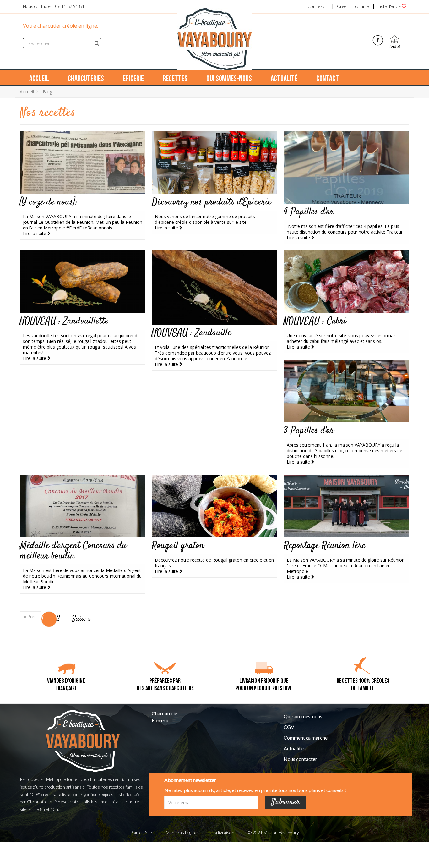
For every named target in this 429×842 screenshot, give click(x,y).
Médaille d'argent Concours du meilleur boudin (73, 551)
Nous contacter (300, 759)
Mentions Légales (182, 832)
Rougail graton (178, 546)
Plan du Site (141, 832)
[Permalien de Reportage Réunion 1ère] (346, 506)
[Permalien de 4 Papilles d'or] (346, 167)
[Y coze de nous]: (49, 202)
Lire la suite (35, 233)
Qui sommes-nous (303, 716)
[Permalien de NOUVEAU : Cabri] (346, 281)
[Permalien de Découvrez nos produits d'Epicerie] (214, 162)
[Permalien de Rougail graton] (214, 506)
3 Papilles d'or (309, 431)
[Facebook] (378, 39)
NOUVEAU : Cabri (315, 321)
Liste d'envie (390, 6)
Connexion (317, 6)
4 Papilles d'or (309, 212)
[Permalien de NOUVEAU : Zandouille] (214, 287)
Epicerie (160, 720)
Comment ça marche (306, 737)
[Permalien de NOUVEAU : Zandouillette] (82, 281)
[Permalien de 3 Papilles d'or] (346, 391)
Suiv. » (81, 619)
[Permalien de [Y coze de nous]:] (82, 162)
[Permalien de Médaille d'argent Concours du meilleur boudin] (82, 506)
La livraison (223, 832)
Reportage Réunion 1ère (325, 546)
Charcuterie (164, 713)
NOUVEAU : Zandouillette (64, 321)
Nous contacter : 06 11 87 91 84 (53, 6)
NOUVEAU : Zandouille (191, 333)
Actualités (295, 748)
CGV (289, 727)
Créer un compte (353, 6)
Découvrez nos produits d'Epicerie (211, 202)
